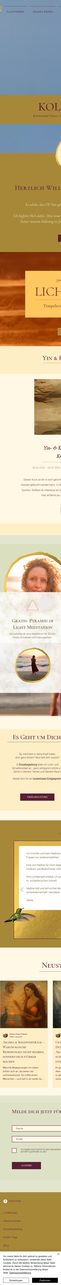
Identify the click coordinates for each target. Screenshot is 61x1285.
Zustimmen (45, 1280)
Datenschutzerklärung (20, 1272)
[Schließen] (56, 1256)
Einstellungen (16, 1280)
